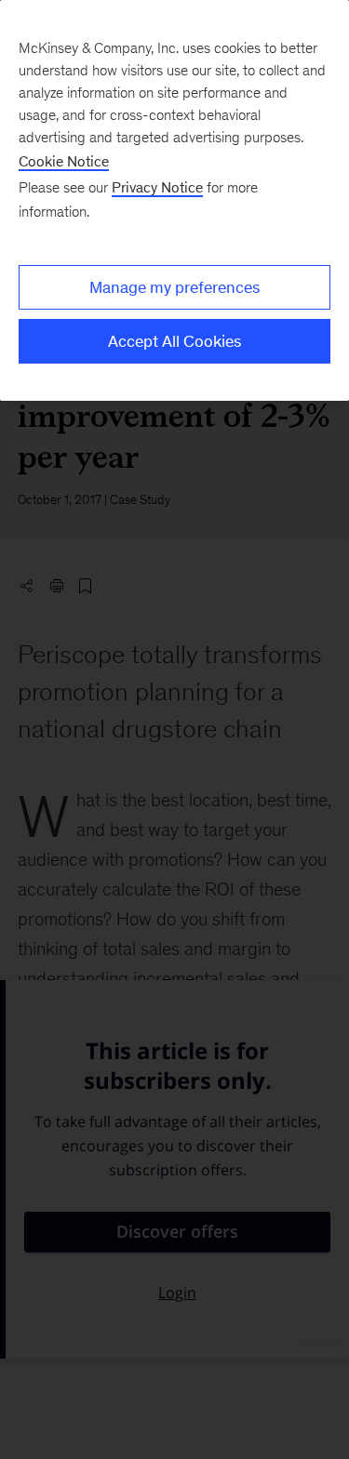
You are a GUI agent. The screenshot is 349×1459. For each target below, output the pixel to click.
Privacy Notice (157, 187)
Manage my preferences (174, 287)
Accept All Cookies (174, 341)
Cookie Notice (64, 161)
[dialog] (174, 200)
